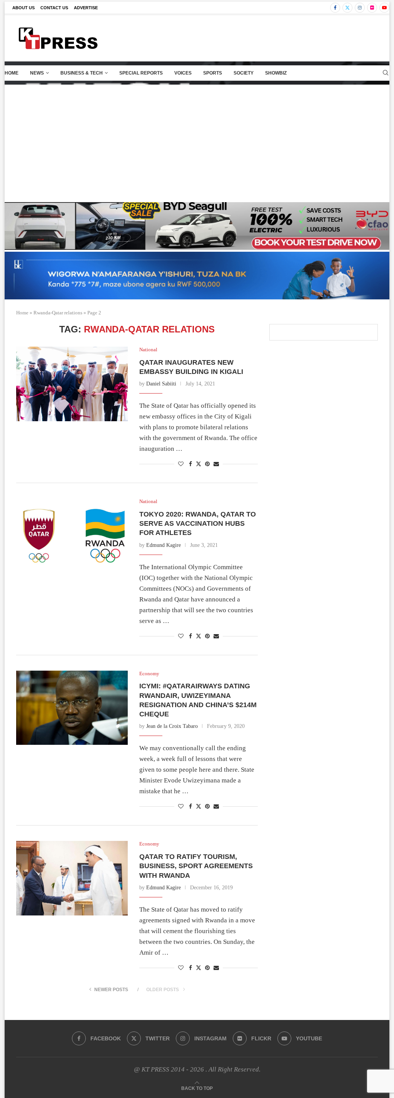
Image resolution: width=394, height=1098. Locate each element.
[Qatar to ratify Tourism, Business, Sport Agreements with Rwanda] (72, 878)
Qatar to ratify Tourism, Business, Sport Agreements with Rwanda (196, 866)
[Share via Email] (216, 464)
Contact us (54, 7)
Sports (212, 73)
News (37, 73)
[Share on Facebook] (190, 464)
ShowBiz (276, 73)
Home (11, 73)
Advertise (86, 7)
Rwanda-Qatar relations (57, 313)
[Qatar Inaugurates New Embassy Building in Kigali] (72, 384)
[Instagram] (360, 8)
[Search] (385, 73)
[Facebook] (335, 8)
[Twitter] (347, 8)
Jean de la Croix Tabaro (172, 726)
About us (23, 7)
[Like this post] (181, 464)
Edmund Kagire (163, 545)
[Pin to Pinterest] (207, 464)
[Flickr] (372, 8)
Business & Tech (81, 73)
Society (244, 73)
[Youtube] (384, 8)
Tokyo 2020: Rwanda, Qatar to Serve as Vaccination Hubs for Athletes (197, 523)
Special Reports (141, 73)
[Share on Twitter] (198, 463)
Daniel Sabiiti (161, 384)
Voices (183, 73)
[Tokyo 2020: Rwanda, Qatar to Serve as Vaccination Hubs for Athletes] (72, 535)
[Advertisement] (197, 142)
